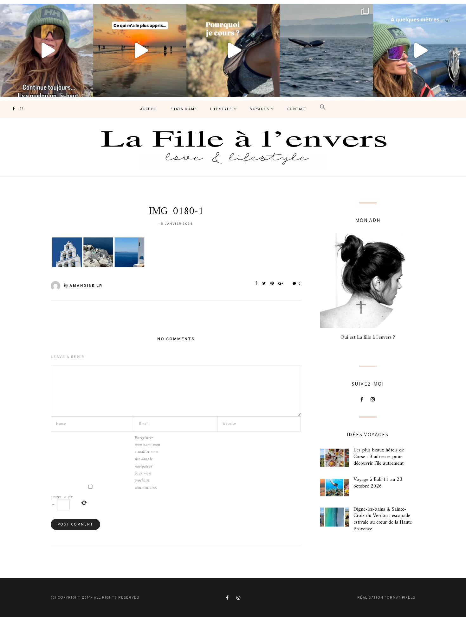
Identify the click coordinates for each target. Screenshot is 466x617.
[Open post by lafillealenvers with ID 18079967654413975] (233, 50)
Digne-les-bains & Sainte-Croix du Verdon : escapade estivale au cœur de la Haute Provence (382, 519)
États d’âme (184, 109)
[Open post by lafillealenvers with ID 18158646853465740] (326, 50)
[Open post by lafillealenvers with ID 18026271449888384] (139, 50)
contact (297, 109)
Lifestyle (221, 109)
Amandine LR (85, 285)
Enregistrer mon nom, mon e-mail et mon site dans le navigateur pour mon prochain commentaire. (147, 463)
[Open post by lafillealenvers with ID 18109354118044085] (46, 50)
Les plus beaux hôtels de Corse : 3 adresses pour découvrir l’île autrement (378, 457)
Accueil (149, 109)
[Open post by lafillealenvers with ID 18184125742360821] (419, 50)
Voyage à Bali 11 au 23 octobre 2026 (377, 483)
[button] (323, 107)
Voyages (259, 109)
